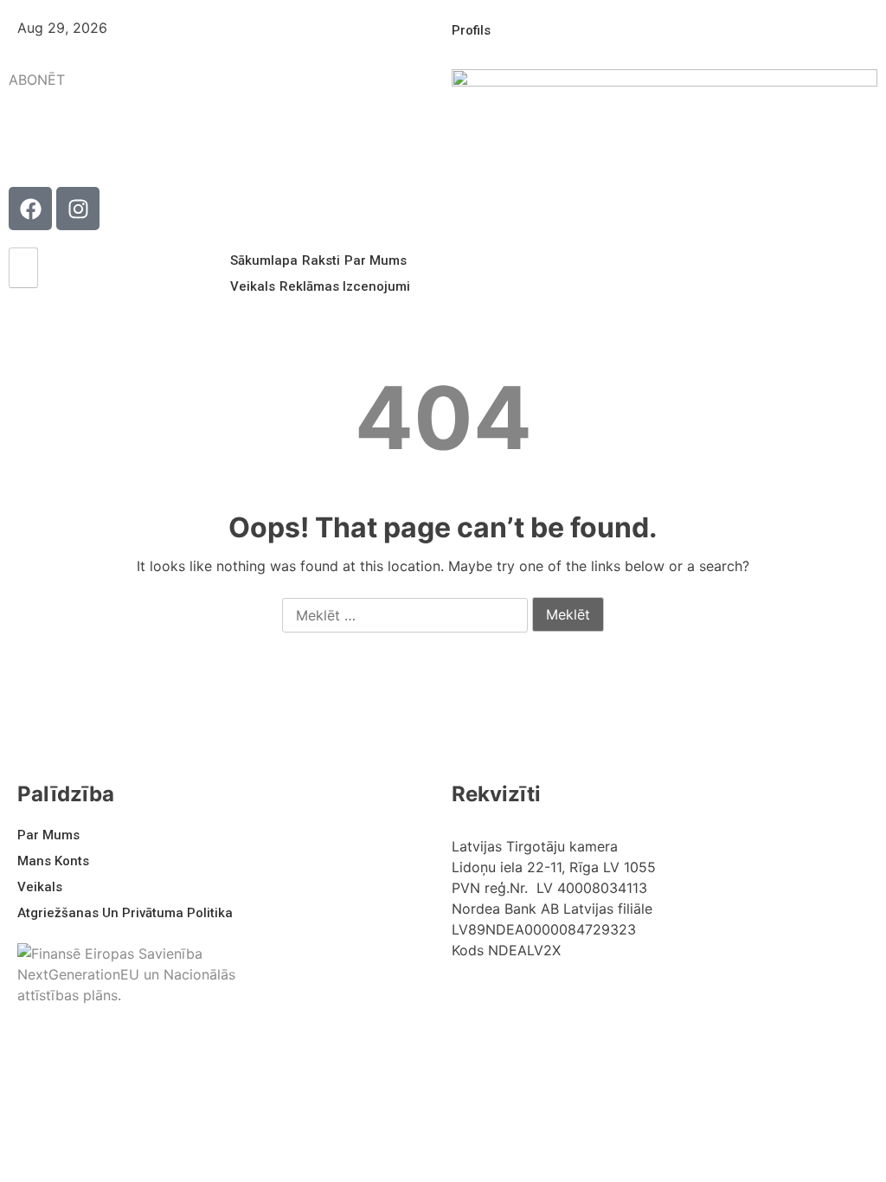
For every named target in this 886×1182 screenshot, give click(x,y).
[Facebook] (30, 208)
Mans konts (53, 861)
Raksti (321, 260)
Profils (471, 30)
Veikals (252, 286)
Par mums (375, 260)
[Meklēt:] (405, 616)
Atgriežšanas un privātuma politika (125, 913)
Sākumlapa (264, 260)
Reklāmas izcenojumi (344, 286)
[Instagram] (78, 208)
